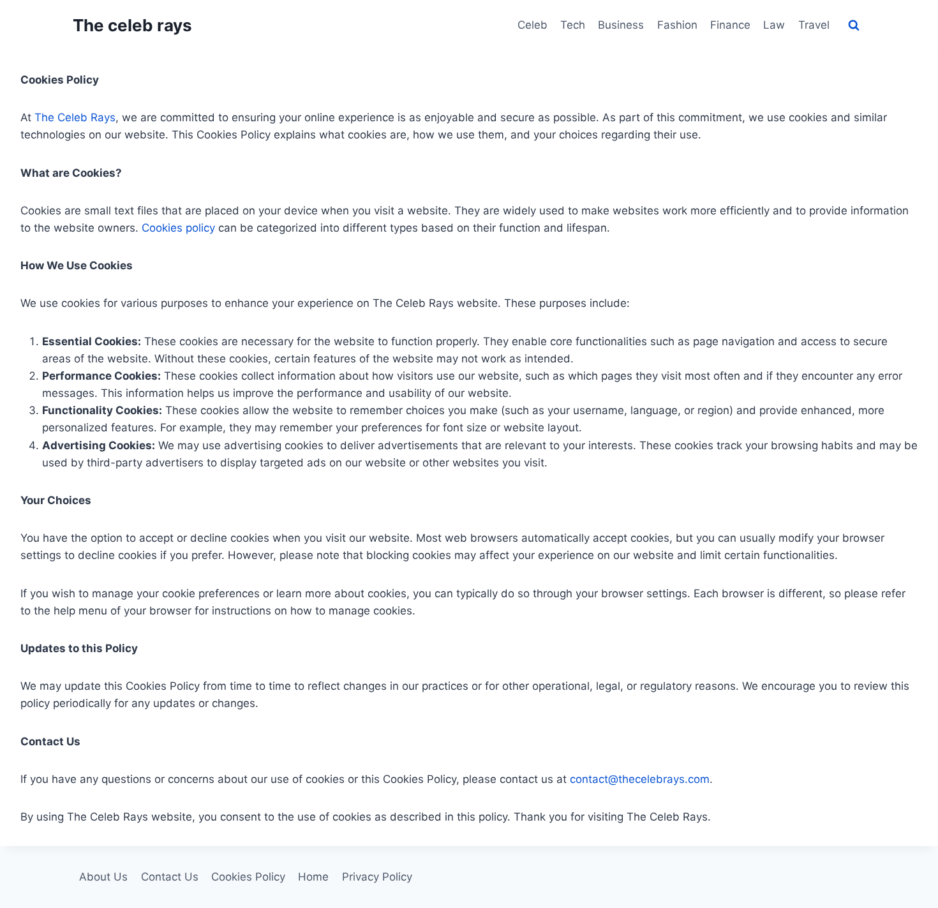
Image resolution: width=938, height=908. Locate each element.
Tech (572, 25)
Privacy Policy (377, 876)
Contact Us (169, 876)
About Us (103, 876)
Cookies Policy (248, 876)
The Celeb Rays (74, 117)
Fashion (677, 25)
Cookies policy (178, 227)
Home (313, 876)
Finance (730, 25)
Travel (814, 25)
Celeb (532, 25)
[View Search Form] (853, 25)
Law (774, 25)
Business (621, 25)
